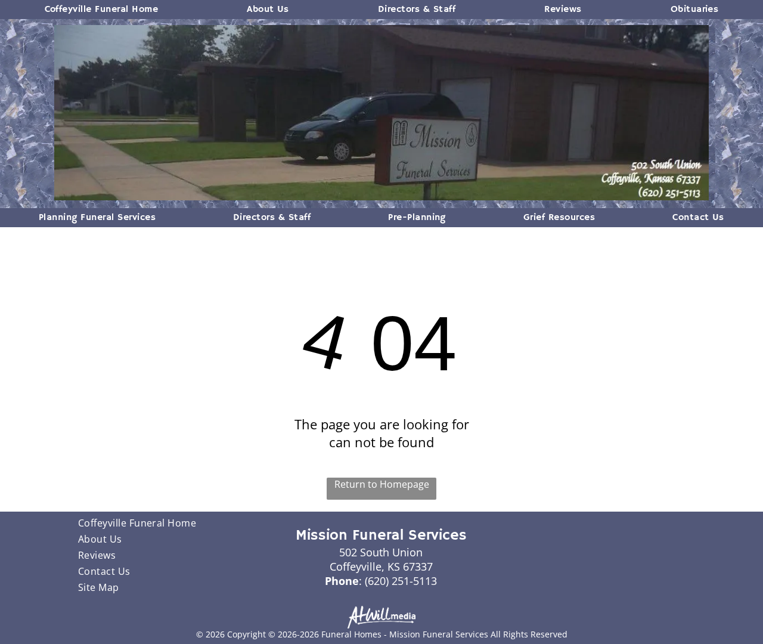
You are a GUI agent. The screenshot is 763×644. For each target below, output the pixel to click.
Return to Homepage (381, 484)
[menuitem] (102, 9)
